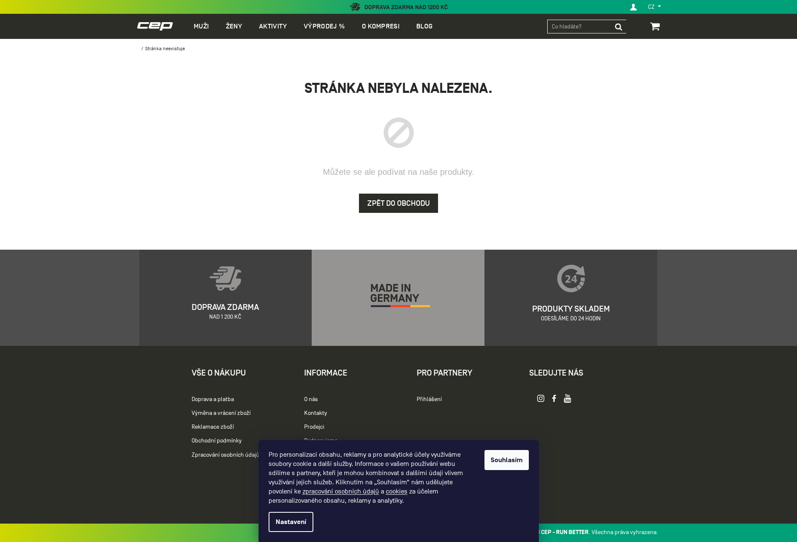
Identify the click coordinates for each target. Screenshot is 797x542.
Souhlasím (507, 460)
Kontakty (315, 413)
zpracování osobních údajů (340, 491)
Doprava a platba (213, 399)
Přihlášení (429, 399)
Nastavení (291, 522)
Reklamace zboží (213, 427)
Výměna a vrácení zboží (221, 413)
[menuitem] (201, 26)
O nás (311, 399)
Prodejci (314, 427)
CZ (652, 7)
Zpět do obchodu (398, 203)
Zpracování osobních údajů (225, 455)
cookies (396, 491)
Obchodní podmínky (217, 440)
